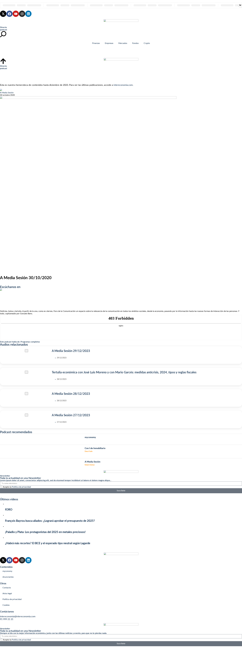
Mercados (122, 43)
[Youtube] (16, 14)
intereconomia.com (123, 85)
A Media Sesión (7, 93)
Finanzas (96, 43)
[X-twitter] (3, 14)
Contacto (7, 588)
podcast (3, 30)
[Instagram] (22, 14)
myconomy (7, 571)
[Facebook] (9, 14)
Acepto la (17, 487)
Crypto (147, 43)
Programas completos (30, 342)
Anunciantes (8, 577)
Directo (3, 27)
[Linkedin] (28, 14)
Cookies (6, 605)
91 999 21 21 (6, 619)
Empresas (109, 43)
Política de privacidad (21, 487)
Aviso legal (7, 593)
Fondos (135, 43)
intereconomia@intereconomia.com (17, 616)
